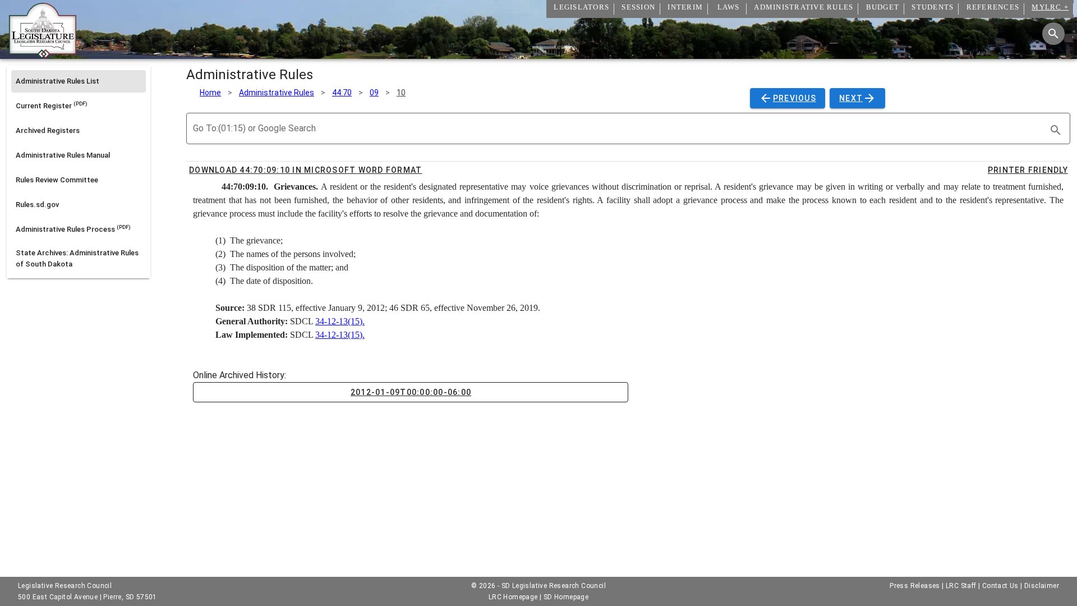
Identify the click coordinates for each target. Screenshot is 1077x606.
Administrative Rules (276, 92)
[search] (1056, 130)
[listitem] (78, 81)
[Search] (1053, 33)
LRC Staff (961, 586)
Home (210, 92)
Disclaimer (1041, 586)
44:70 (342, 92)
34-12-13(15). (340, 321)
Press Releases (915, 586)
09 (374, 92)
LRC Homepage (513, 597)
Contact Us (1000, 586)
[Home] (42, 54)
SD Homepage (566, 597)
